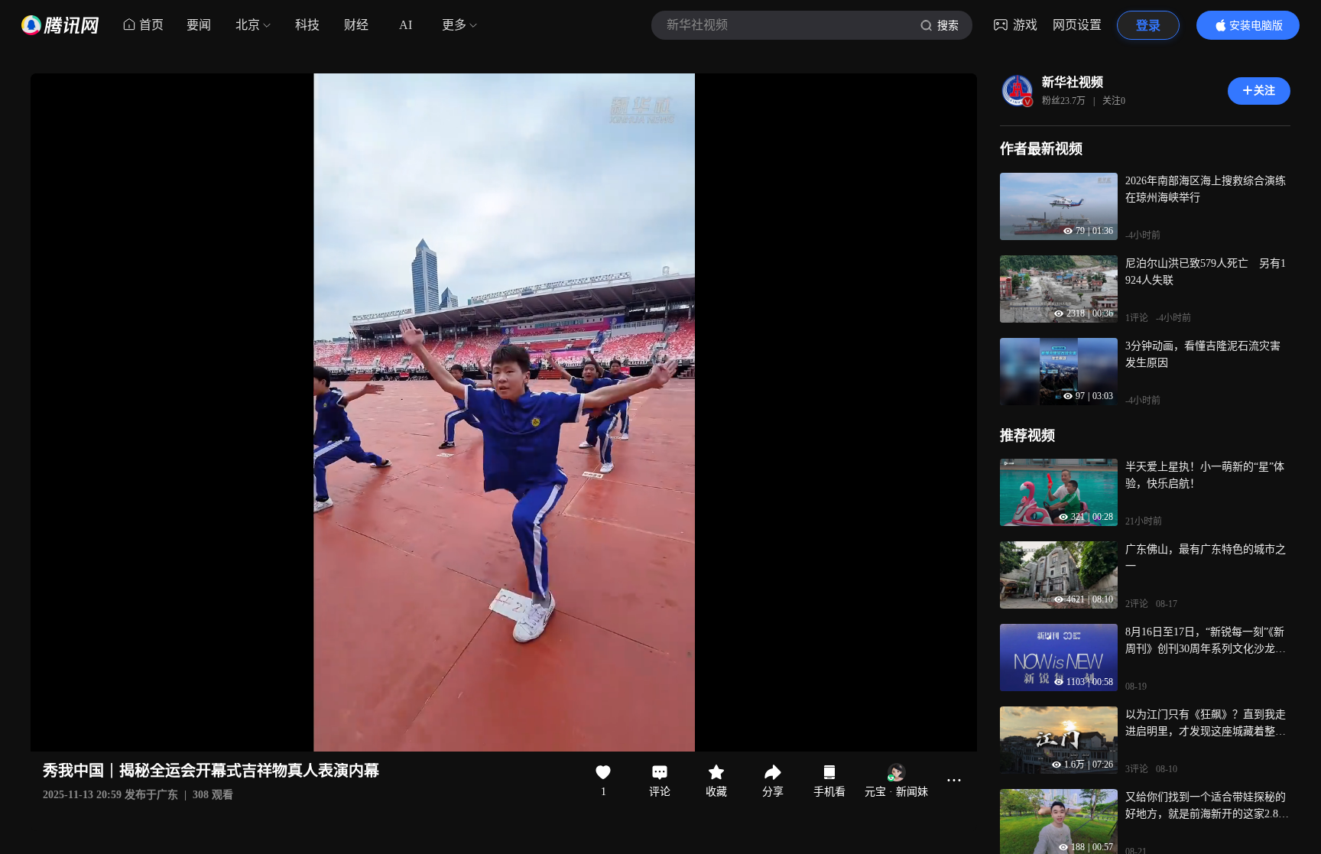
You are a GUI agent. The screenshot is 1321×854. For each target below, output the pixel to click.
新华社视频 (1072, 82)
